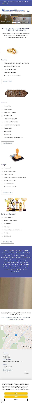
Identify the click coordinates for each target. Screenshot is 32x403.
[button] (7, 81)
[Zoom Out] (2, 329)
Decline (16, 396)
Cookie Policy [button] (21, 387)
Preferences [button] (25, 389)
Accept (16, 393)
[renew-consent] (1, 401)
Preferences (16, 399)
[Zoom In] (2, 327)
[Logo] (13, 9)
